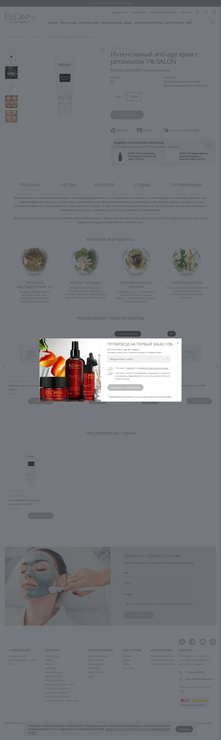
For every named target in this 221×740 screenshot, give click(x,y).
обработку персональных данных (153, 368)
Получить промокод (125, 387)
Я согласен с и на (142, 368)
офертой (130, 368)
